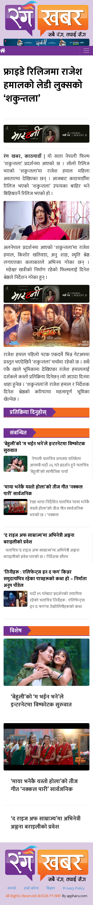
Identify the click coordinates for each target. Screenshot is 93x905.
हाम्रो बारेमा (31, 888)
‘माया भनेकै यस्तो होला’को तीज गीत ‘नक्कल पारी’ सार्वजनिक (44, 785)
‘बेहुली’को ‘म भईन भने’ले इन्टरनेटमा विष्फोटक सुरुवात (41, 701)
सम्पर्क (11, 888)
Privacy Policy (73, 888)
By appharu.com (74, 896)
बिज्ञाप (50, 888)
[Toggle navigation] (86, 50)
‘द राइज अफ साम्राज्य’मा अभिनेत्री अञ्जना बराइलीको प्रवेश (46, 823)
